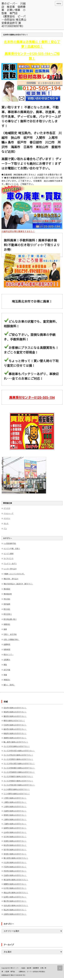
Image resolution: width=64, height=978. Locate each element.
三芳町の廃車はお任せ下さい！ (15, 798)
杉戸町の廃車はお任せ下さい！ (15, 888)
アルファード (8, 513)
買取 (5, 664)
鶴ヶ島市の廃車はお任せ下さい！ (16, 742)
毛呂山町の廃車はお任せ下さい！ (16, 905)
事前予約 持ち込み (11, 579)
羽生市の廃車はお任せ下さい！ (15, 708)
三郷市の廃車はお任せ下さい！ (15, 802)
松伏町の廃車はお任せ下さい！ (15, 897)
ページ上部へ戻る (60, 968)
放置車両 (7, 644)
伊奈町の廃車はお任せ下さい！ (15, 815)
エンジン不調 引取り (12, 548)
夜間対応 (7, 624)
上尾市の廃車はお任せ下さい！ (15, 806)
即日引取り (8, 614)
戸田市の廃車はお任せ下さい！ (15, 867)
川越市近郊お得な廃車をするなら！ (18, 231)
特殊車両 (7, 649)
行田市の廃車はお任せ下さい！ (15, 725)
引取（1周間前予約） (11, 639)
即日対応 (7, 609)
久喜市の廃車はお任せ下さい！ (15, 811)
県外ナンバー (8, 654)
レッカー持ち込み (10, 569)
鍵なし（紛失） (9, 685)
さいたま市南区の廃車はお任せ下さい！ (18, 759)
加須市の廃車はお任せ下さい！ (15, 828)
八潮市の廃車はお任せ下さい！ (15, 824)
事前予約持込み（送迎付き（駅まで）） (18, 584)
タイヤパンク (8, 558)
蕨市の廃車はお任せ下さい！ (14, 720)
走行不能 (7, 670)
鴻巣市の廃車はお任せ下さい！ (15, 738)
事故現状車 (8, 594)
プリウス (7, 508)
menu (59, 3)
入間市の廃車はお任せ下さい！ (15, 819)
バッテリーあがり (10, 563)
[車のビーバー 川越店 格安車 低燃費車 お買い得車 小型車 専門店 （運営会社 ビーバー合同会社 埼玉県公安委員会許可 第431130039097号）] (14, 15)
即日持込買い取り (10, 619)
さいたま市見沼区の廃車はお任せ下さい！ (19, 785)
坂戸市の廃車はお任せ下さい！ (15, 849)
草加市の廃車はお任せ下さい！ (15, 712)
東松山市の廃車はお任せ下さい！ (16, 892)
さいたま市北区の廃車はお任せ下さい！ (18, 755)
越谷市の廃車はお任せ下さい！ (15, 729)
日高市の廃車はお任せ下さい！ (15, 875)
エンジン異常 (8, 553)
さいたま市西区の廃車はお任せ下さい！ (18, 781)
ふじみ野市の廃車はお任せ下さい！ (17, 789)
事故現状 (7, 589)
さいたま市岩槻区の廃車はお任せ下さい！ (19, 768)
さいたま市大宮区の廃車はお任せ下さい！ (19, 763)
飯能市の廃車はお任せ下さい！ (15, 733)
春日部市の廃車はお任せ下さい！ (16, 880)
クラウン (7, 518)
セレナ (6, 523)
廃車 (5, 629)
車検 (5, 675)
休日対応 (7, 599)
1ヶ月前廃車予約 (10, 543)
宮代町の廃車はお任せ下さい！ (15, 854)
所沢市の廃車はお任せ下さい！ (15, 871)
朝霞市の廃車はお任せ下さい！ (15, 884)
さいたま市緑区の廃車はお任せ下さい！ (18, 776)
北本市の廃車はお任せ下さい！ (15, 832)
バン (5, 528)
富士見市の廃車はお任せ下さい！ (16, 858)
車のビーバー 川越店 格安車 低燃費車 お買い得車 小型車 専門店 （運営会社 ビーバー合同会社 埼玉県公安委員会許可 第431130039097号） (23, 971)
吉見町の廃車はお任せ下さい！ (15, 841)
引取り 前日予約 (10, 634)
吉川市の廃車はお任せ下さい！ (15, 837)
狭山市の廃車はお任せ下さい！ (15, 910)
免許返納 (7, 604)
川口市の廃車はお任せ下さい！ (15, 862)
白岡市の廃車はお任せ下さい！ (15, 914)
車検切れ (7, 680)
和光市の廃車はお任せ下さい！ (15, 845)
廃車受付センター (32, 397)
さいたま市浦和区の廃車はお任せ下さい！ (19, 772)
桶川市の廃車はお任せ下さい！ (15, 901)
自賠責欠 (7, 659)
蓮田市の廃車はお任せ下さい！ (15, 716)
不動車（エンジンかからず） (14, 574)
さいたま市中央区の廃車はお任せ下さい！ (19, 751)
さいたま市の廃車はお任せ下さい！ (17, 746)
